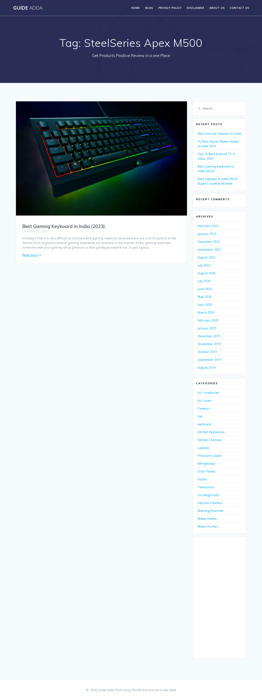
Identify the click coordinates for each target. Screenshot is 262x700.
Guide (27, 7)
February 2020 (208, 320)
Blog (149, 8)
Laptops (203, 448)
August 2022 (207, 257)
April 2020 (205, 304)
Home (135, 8)
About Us (217, 8)
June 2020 (205, 289)
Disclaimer (195, 8)
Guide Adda (168, 690)
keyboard (204, 424)
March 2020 (206, 312)
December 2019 (209, 336)
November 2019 (209, 344)
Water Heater (207, 519)
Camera (203, 408)
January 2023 (207, 234)
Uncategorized (208, 495)
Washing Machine (210, 511)
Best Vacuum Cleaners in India (219, 133)
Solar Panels (206, 471)
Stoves (202, 479)
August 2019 (207, 367)
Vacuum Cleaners (210, 503)
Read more (30, 255)
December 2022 (209, 242)
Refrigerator (207, 463)
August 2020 (207, 273)
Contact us (239, 8)
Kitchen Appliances (211, 432)
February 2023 (208, 226)
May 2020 (204, 297)
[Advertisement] (219, 597)
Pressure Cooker (210, 456)
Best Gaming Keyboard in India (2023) (63, 226)
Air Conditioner (208, 393)
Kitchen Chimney (210, 440)
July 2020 (204, 281)
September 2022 (209, 249)
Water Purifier (208, 526)
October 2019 (207, 352)
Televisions (206, 487)
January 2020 (207, 328)
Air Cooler (205, 400)
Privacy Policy (170, 8)
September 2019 (209, 360)
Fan (200, 416)
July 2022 (204, 265)
